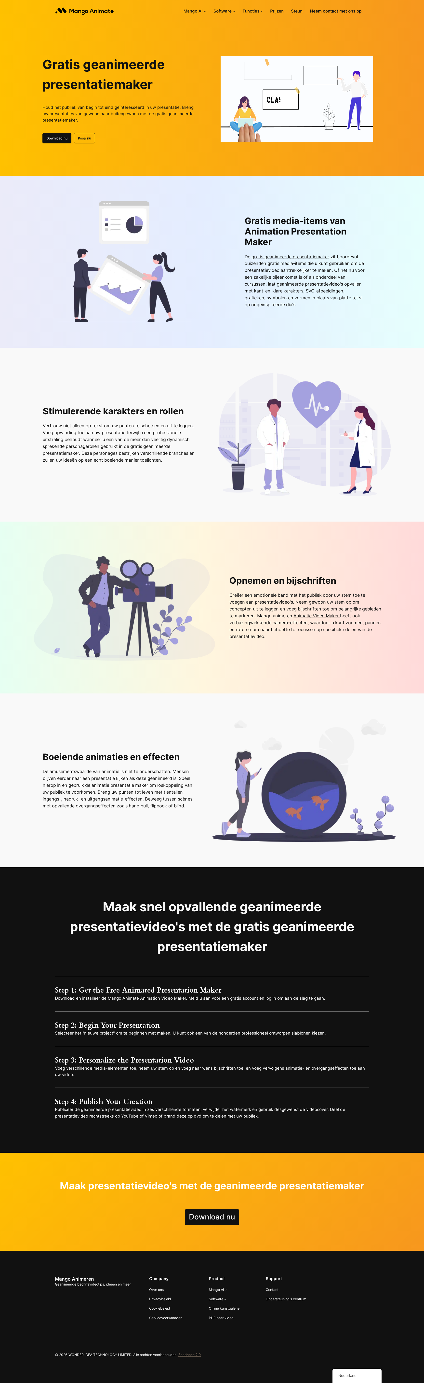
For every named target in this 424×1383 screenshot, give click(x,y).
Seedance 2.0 (189, 1355)
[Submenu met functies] (261, 11)
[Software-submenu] (234, 11)
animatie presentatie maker (120, 785)
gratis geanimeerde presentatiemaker (290, 256)
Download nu (56, 138)
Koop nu (84, 138)
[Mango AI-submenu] (205, 11)
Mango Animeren (74, 1279)
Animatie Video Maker (316, 615)
